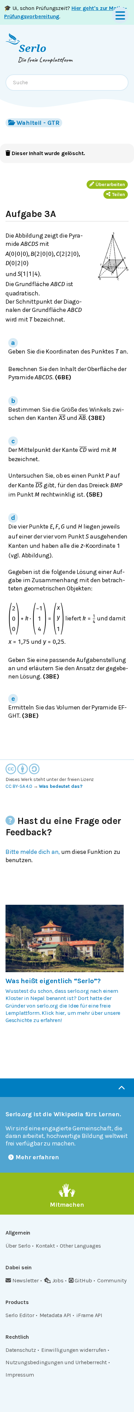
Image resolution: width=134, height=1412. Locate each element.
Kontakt (45, 1245)
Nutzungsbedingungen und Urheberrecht (56, 1362)
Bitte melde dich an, (32, 852)
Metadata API (55, 1315)
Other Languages (80, 1245)
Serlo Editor (19, 1315)
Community (111, 1280)
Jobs (58, 1280)
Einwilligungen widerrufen (73, 1350)
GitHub (83, 1280)
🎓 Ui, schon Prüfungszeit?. (65, 12)
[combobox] (67, 82)
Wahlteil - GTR (37, 123)
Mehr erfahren (37, 1157)
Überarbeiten (110, 184)
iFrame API (89, 1315)
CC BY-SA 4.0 (18, 786)
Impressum (19, 1374)
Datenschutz (20, 1350)
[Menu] (120, 15)
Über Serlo (18, 1245)
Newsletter (25, 1280)
